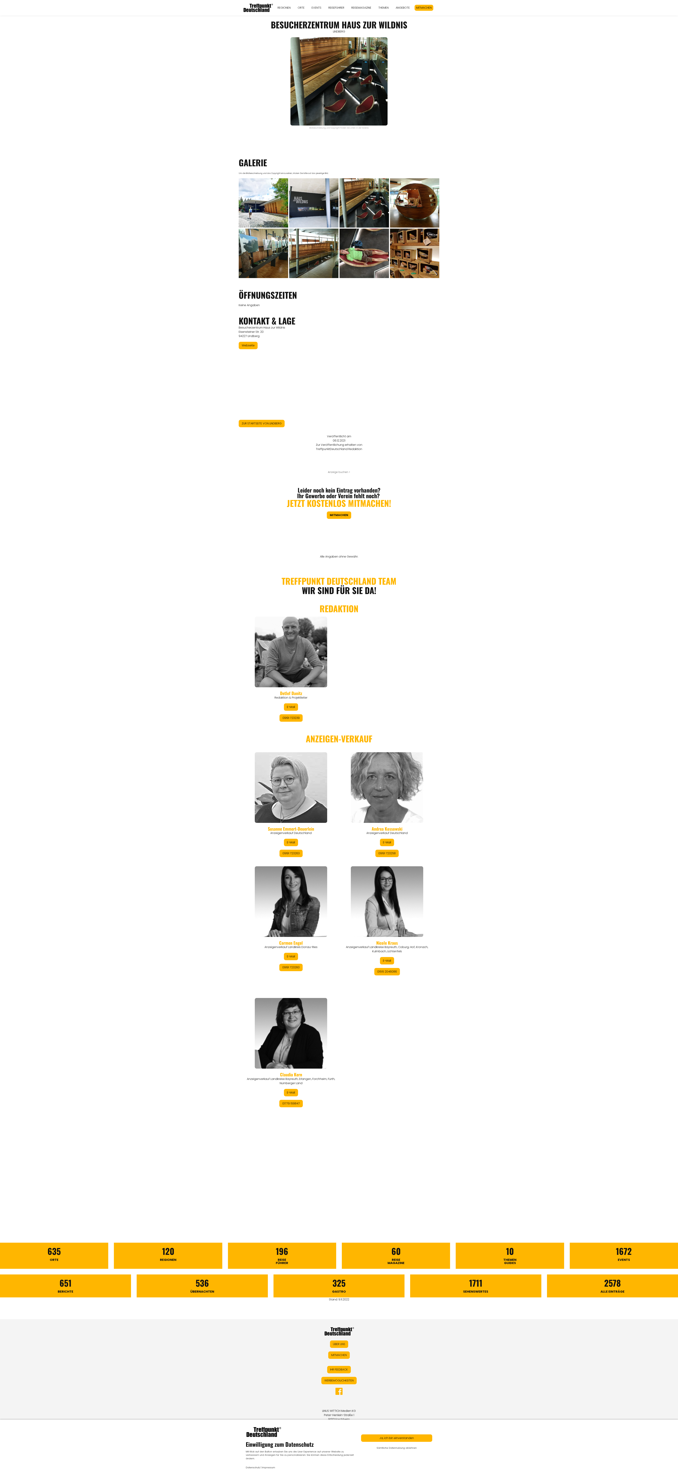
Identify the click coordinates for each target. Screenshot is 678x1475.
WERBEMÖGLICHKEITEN (339, 1380)
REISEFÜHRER (336, 8)
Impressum (268, 1467)
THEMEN (383, 8)
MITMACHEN (424, 8)
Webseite (248, 345)
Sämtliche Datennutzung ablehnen (397, 1448)
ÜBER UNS (339, 1344)
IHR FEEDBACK (339, 1369)
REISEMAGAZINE (361, 8)
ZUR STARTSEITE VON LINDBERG (262, 423)
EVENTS (316, 8)
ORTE (301, 8)
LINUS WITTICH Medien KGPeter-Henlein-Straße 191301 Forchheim (339, 1415)
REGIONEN (284, 8)
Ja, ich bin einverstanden (396, 1438)
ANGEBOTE (403, 8)
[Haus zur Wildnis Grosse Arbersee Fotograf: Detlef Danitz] (263, 203)
